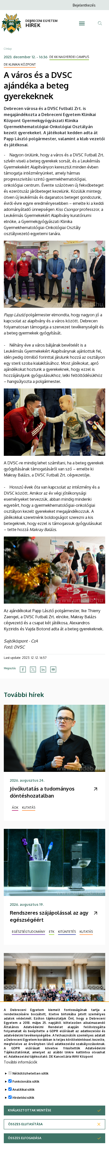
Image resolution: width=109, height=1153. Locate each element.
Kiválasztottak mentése (29, 1110)
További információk (20, 1062)
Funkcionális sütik (25, 1081)
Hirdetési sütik (23, 1098)
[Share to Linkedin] (43, 669)
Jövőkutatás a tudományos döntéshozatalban (42, 792)
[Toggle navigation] (82, 23)
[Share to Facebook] (23, 669)
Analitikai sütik (23, 1089)
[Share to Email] (53, 669)
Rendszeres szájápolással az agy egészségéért (49, 916)
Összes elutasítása (25, 1124)
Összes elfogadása (24, 1138)
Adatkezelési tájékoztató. (28, 1056)
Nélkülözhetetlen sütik (30, 1073)
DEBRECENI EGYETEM (41, 21)
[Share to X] (33, 669)
